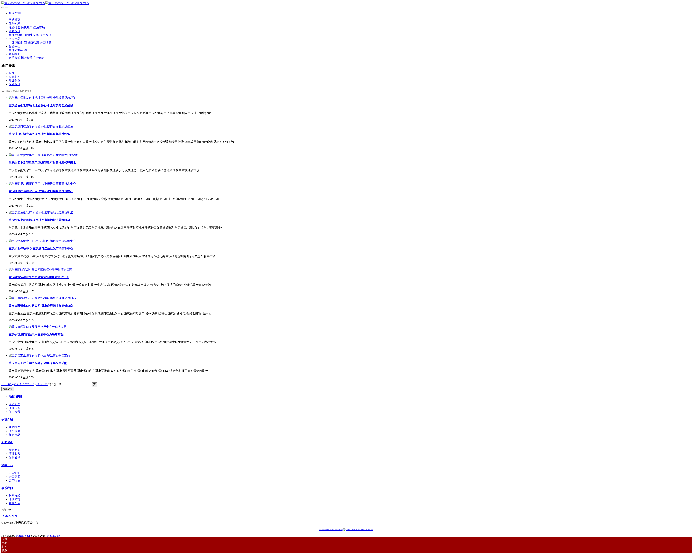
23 (20, 384)
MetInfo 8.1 (23, 535)
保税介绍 (7, 419)
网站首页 (14, 19)
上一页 (5, 384)
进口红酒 (14, 472)
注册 (18, 13)
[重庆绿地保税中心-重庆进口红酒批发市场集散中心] (42, 240)
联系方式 (14, 495)
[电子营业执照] (350, 530)
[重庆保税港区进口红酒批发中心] (346, 3)
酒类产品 (7, 465)
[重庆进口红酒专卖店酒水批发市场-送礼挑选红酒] (41, 126)
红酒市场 (14, 434)
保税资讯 (14, 84)
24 (23, 384)
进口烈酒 (14, 476)
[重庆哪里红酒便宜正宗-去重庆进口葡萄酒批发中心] (42, 183)
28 (37, 384)
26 (29, 384)
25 (26, 384)
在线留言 (14, 503)
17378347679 (9, 516)
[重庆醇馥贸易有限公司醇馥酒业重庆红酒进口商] (40, 269)
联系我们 (7, 488)
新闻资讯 (7, 442)
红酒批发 (14, 427)
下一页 (43, 384)
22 (18, 384)
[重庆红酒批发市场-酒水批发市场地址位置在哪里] (41, 212)
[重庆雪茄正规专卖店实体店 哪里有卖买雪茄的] (39, 355)
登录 (11, 13)
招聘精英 (14, 499)
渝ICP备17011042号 (365, 530)
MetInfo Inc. (54, 535)
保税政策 (14, 430)
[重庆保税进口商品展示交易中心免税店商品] (37, 326)
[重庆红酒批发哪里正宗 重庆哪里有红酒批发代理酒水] (44, 155)
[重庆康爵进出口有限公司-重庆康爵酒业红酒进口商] (42, 298)
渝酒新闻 (14, 76)
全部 (11, 34)
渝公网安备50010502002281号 (331, 530)
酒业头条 (14, 80)
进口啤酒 (14, 480)
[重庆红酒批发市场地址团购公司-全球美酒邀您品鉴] (42, 97)
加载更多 (7, 388)
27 (32, 384)
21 (15, 384)
